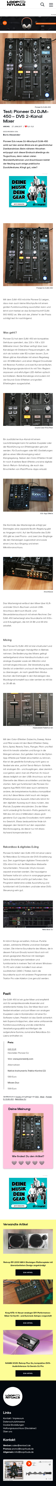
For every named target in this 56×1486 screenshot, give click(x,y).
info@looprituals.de (24, 1452)
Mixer (42, 1097)
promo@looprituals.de (23, 1448)
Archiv (19, 1097)
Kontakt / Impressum (13, 1418)
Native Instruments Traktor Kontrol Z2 (27, 1070)
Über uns (7, 1431)
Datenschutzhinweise (14, 1421)
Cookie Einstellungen (13, 1424)
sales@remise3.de (21, 1445)
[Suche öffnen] (42, 5)
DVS (37, 1097)
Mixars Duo (13, 1082)
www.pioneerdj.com (23, 1058)
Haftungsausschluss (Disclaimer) (19, 1428)
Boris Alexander (11, 134)
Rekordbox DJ (20, 1099)
